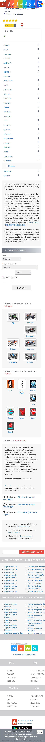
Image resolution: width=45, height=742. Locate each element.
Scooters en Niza (34, 586)
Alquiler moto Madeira (12, 586)
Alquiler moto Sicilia (11, 572)
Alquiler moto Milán (11, 566)
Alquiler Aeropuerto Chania (14, 625)
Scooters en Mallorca (36, 569)
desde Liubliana (14, 532)
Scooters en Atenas (35, 580)
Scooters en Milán (34, 577)
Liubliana (11, 166)
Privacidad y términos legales (24, 654)
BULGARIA (11, 681)
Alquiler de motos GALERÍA (18, 498)
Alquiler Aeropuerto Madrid (14, 612)
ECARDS (10, 674)
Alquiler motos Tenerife (13, 577)
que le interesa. (24, 526)
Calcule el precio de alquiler (20, 513)
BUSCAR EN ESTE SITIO (32, 552)
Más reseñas (9, 25)
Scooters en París (34, 583)
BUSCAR (21, 287)
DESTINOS (11, 677)
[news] (24, 646)
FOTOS (10, 670)
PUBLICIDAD (12, 706)
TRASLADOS (12, 703)
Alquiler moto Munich (12, 588)
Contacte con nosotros (13, 486)
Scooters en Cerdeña (36, 575)
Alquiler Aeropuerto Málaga (14, 609)
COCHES (10, 699)
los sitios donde (26, 536)
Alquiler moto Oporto (12, 583)
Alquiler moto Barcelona (13, 575)
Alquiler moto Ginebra (12, 591)
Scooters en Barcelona (36, 566)
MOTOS (10, 696)
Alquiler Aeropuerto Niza (13, 633)
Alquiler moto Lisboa (12, 580)
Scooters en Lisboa (35, 572)
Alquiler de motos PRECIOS (19, 505)
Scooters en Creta (35, 588)
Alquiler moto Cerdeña (12, 569)
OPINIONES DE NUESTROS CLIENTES (22, 223)
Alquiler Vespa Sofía (35, 591)
